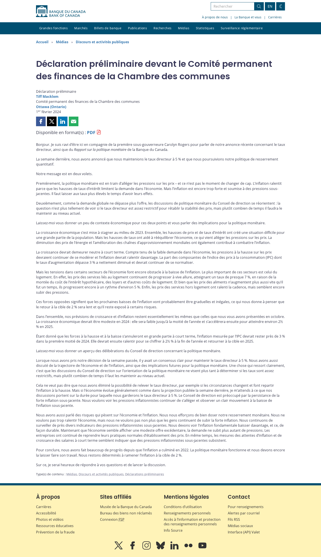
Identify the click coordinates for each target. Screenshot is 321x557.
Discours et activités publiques (102, 42)
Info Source (173, 530)
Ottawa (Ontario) (51, 106)
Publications (137, 28)
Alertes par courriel (244, 513)
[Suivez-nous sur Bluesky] (161, 548)
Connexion (112, 519)
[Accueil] (61, 11)
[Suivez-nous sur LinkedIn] (175, 548)
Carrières (275, 17)
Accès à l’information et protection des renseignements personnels (192, 521)
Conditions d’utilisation (183, 506)
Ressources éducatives (55, 525)
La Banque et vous (248, 17)
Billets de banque (107, 28)
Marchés (81, 28)
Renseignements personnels (187, 513)
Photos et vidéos (50, 519)
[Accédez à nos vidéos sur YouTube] (202, 548)
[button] (41, 121)
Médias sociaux (240, 525)
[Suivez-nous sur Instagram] (147, 548)
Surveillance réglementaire (242, 28)
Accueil (42, 42)
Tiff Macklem (47, 96)
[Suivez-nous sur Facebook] (133, 548)
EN (270, 6)
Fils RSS (234, 519)
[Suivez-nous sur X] (119, 548)
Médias (183, 28)
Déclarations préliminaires (144, 474)
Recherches (162, 28)
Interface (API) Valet (244, 532)
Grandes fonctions (53, 28)
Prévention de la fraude (55, 532)
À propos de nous (215, 17)
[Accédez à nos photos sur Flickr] (189, 548)
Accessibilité (46, 513)
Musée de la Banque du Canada (126, 506)
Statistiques (205, 28)
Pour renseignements (246, 506)
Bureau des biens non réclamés (126, 513)
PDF (91, 132)
